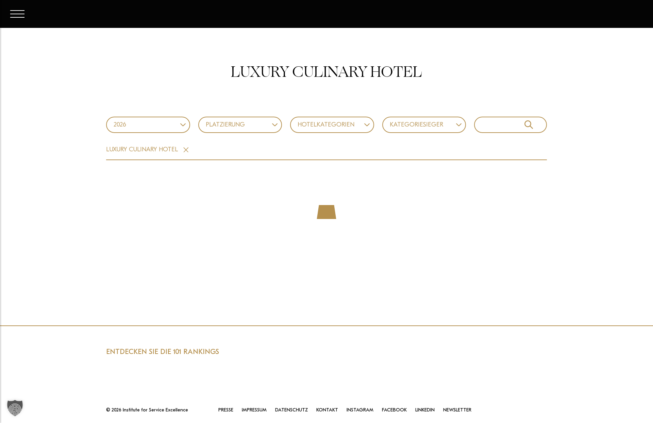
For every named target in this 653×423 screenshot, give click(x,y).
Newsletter (457, 410)
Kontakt (327, 410)
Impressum (254, 410)
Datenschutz (291, 410)
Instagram (360, 410)
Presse (225, 410)
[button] (15, 408)
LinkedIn (425, 410)
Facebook (394, 410)
